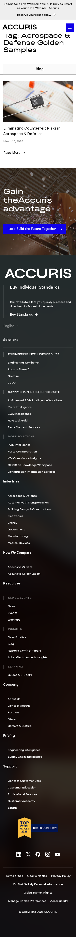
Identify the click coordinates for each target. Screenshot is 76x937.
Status (12, 807)
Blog (11, 644)
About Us (14, 699)
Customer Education (22, 787)
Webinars (14, 619)
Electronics (15, 516)
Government (16, 529)
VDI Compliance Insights (24, 458)
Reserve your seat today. (34, 14)
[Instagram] (47, 854)
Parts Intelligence (20, 407)
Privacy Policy (61, 876)
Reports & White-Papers (24, 650)
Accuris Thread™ (19, 369)
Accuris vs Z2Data (20, 567)
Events (12, 613)
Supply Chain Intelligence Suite (34, 392)
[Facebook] (37, 854)
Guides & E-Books (20, 675)
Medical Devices (19, 543)
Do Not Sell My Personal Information (38, 884)
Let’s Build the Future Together (32, 229)
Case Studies (17, 637)
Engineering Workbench (24, 362)
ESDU (12, 382)
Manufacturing (18, 536)
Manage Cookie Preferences (27, 901)
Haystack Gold (18, 420)
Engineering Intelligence (24, 750)
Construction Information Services (32, 471)
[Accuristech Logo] (19, 27)
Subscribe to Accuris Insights (28, 657)
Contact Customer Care (24, 781)
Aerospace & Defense (22, 496)
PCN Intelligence (19, 445)
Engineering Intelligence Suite (33, 354)
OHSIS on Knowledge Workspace (30, 465)
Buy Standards (21, 314)
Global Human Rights (38, 892)
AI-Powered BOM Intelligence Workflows (35, 400)
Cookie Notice (37, 876)
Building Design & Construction (29, 509)
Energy (12, 522)
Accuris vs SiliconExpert (24, 573)
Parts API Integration (22, 451)
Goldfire (13, 376)
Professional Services (22, 794)
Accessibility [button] (59, 901)
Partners (13, 712)
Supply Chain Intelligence (25, 756)
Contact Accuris (19, 705)
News (11, 606)
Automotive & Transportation (28, 502)
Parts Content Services (24, 427)
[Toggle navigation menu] (70, 27)
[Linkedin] (18, 854)
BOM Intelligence (19, 414)
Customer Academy (21, 801)
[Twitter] (28, 854)
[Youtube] (57, 855)
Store (12, 719)
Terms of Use (14, 876)
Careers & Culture (20, 726)
